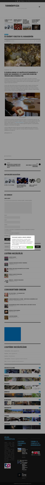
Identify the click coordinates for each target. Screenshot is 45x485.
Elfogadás (30, 247)
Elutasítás (23, 247)
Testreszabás (15, 247)
